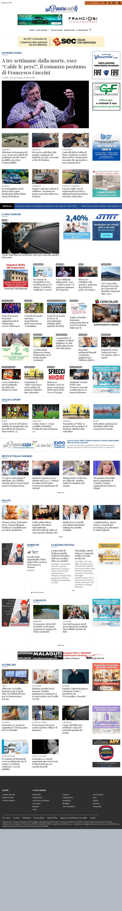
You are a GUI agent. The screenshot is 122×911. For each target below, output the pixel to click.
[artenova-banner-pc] (61, 656)
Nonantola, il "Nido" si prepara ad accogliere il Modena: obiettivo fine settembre (33, 387)
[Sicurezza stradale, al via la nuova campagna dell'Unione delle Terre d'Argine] (56, 374)
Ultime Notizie (8, 797)
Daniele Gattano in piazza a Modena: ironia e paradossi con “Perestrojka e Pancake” (82, 206)
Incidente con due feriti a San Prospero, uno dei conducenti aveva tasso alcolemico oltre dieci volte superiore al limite (79, 387)
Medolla (73, 301)
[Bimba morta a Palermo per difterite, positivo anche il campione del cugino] (76, 468)
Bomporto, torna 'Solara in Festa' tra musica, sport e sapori (110, 354)
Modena (59, 264)
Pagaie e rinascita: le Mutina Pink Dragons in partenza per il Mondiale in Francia (45, 628)
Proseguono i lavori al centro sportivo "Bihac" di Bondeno (44, 728)
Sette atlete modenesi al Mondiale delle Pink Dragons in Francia (105, 426)
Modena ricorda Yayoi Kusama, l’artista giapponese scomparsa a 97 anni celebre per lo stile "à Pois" (45, 693)
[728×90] (61, 24)
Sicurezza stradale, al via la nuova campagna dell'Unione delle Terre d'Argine (55, 387)
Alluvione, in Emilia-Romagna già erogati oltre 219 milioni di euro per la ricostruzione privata (13, 693)
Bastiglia (37, 335)
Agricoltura (69, 30)
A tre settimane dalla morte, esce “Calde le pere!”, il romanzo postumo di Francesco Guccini (44, 66)
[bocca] (106, 766)
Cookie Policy (52, 818)
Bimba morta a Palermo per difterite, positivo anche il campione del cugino (75, 482)
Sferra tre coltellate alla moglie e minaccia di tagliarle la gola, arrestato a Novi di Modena (45, 156)
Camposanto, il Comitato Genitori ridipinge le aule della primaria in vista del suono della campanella (65, 343)
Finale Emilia (7, 301)
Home (31, 30)
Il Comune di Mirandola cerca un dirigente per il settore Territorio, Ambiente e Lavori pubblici (42, 284)
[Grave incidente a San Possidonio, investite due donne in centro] (11, 374)
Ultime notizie (82, 30)
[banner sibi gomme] (16, 290)
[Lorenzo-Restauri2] (106, 392)
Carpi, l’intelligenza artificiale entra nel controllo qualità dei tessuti (30, 256)
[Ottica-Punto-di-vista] (106, 110)
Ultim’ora (7, 206)
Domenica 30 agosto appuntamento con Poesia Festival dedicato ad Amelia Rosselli (45, 763)
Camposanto (61, 335)
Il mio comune (11, 214)
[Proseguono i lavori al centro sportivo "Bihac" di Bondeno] (45, 713)
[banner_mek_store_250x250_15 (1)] (16, 360)
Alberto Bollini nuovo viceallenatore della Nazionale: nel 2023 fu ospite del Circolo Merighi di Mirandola (61, 555)
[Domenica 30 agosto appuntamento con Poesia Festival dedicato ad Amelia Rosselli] (45, 746)
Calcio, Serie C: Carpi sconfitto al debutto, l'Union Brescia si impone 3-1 (45, 428)
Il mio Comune (41, 30)
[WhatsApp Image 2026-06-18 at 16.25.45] (106, 196)
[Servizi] (106, 626)
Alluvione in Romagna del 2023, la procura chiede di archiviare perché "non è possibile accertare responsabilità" (15, 157)
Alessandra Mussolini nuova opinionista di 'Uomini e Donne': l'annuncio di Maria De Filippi (104, 483)
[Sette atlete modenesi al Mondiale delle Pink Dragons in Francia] (106, 411)
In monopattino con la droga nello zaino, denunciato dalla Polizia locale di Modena (14, 193)
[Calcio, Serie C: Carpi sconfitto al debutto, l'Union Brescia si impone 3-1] (45, 411)
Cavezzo (28, 301)
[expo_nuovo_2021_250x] (106, 733)
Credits (93, 818)
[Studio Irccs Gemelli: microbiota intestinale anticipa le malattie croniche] (76, 512)
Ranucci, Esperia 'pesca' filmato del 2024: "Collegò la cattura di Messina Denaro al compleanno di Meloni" (45, 483)
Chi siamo (89, 2)
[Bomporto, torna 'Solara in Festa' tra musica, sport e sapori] (110, 342)
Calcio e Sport (57, 30)
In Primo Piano (12, 52)
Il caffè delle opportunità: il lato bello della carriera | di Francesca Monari (37, 562)
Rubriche (33, 544)
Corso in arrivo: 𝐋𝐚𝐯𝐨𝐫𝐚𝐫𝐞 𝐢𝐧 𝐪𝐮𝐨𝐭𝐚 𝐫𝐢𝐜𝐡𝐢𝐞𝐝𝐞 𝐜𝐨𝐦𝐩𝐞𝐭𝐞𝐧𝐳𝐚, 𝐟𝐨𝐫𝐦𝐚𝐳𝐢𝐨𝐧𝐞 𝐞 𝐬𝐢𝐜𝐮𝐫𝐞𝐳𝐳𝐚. (93, 441)
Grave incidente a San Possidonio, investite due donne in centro (10, 386)
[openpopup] (120, 30)
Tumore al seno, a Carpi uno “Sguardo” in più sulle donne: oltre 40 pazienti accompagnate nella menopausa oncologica (84, 555)
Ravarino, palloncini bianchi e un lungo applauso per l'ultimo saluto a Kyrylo (87, 355)
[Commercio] (109, 564)
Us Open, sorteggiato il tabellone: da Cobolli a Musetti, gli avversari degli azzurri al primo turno (15, 482)
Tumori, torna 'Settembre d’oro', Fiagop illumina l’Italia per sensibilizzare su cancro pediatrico (14, 526)
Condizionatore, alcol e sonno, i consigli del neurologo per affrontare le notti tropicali (106, 526)
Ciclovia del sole (8, 794)
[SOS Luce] (106, 326)
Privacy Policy (38, 818)
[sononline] (13, 564)
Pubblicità (26, 818)
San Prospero (75, 367)
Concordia (106, 264)
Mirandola (38, 264)
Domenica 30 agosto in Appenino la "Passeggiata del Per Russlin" (14, 728)
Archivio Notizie (8, 800)
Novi (81, 264)
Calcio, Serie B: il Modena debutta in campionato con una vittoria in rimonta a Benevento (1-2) (15, 428)
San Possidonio (8, 367)
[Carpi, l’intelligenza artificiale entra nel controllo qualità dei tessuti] (30, 238)
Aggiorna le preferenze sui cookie (73, 818)
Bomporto (106, 335)
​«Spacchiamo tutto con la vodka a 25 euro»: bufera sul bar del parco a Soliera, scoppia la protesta (75, 629)
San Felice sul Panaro (56, 301)
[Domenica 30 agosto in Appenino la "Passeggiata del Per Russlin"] (15, 713)
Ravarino (82, 335)
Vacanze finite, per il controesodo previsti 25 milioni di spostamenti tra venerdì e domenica (75, 193)
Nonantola (29, 367)
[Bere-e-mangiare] (106, 690)
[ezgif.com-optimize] (106, 78)
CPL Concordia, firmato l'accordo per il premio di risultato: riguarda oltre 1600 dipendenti (110, 288)
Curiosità (39, 600)
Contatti (100, 2)
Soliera (51, 367)
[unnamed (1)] (77, 240)
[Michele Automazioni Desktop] (61, 41)
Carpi (4, 220)
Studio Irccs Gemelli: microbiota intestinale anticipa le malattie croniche (74, 526)
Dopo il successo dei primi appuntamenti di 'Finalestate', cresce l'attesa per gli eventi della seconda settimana (11, 321)
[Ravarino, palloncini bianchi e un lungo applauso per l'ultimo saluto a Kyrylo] (88, 342)
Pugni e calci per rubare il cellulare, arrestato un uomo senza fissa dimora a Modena (45, 193)
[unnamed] (106, 160)
